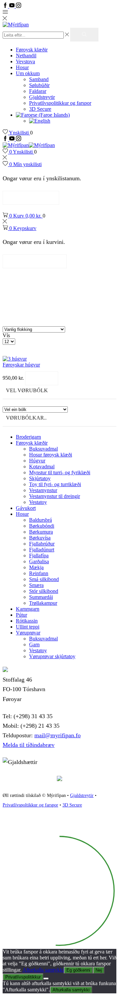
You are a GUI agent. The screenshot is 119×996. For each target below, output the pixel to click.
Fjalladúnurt (41, 549)
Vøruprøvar (28, 632)
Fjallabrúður (42, 543)
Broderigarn (28, 437)
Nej (99, 970)
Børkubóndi (41, 526)
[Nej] (46, 979)
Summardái (41, 597)
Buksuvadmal (43, 449)
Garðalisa (39, 561)
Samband (39, 79)
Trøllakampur (43, 603)
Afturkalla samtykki (43, 970)
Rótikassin (27, 621)
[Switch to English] (39, 121)
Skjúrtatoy (40, 478)
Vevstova (25, 61)
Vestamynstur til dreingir (54, 496)
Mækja (36, 567)
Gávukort (26, 508)
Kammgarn (27, 609)
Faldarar (37, 91)
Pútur (21, 615)
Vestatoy (38, 502)
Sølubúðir (39, 85)
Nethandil (26, 55)
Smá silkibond (44, 579)
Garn (34, 644)
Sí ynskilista (31, 197)
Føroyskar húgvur (21, 364)
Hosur (22, 67)
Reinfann (38, 573)
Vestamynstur (43, 490)
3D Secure (40, 109)
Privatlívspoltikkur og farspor (30, 805)
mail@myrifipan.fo (57, 735)
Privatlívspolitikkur (23, 977)
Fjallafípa (39, 555)
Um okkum (28, 73)
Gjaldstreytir (42, 97)
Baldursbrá (40, 520)
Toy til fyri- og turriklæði (55, 484)
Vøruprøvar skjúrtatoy (52, 656)
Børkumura (41, 532)
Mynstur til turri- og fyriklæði (59, 472)
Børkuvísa (40, 538)
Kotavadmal (42, 466)
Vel (41, 378)
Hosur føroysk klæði (50, 454)
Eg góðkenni (78, 970)
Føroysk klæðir (32, 49)
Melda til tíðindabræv (29, 745)
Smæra (36, 585)
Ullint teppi (27, 627)
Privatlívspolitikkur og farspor (60, 103)
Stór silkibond (43, 591)
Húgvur (37, 460)
